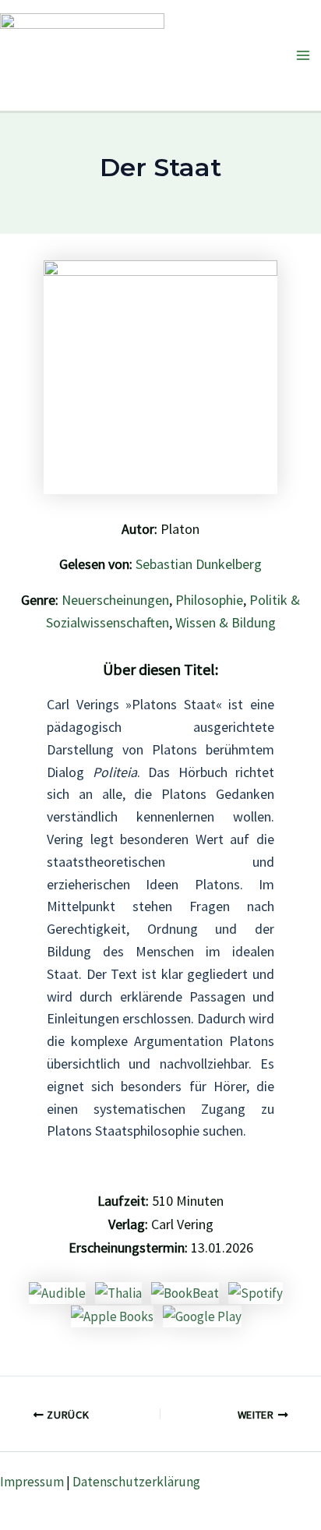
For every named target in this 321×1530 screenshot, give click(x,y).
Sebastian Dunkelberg (199, 564)
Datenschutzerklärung (136, 1481)
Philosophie (209, 600)
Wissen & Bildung (225, 622)
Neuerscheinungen (115, 600)
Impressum (32, 1481)
